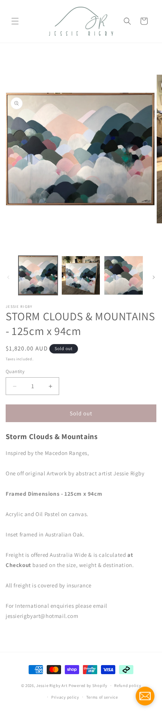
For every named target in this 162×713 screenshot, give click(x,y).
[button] (15, 21)
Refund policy (127, 685)
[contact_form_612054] (145, 696)
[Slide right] (153, 277)
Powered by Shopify (88, 685)
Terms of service (102, 697)
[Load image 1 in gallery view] (38, 275)
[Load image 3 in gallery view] (123, 275)
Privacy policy (65, 697)
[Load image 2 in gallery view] (81, 275)
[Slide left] (8, 277)
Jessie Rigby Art (51, 685)
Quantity (15, 371)
